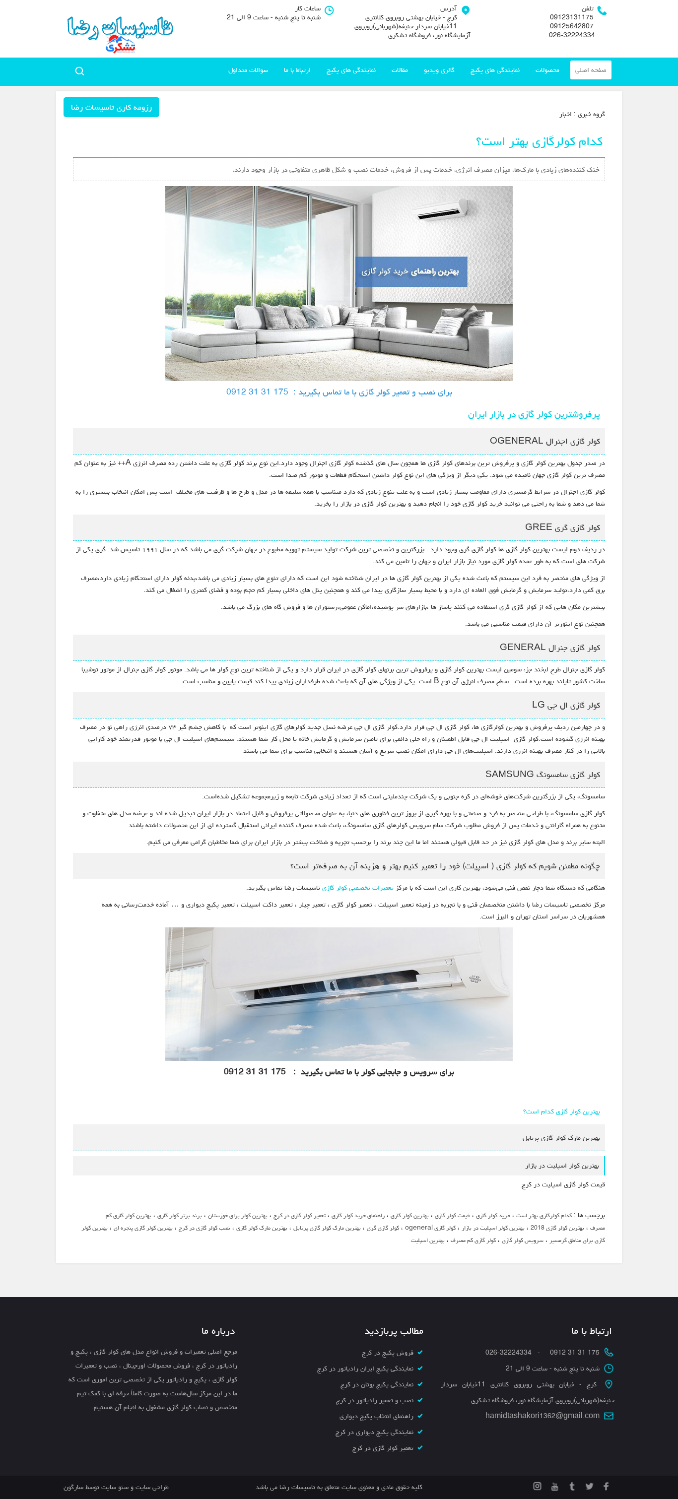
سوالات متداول (248, 70)
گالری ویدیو (439, 70)
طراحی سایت (151, 1487)
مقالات (400, 70)
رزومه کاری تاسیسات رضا (111, 107)
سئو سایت (115, 1487)
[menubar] (417, 70)
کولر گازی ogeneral (430, 1228)
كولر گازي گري (383, 1228)
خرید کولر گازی (493, 1215)
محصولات (547, 70)
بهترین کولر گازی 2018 (557, 1228)
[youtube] (553, 1484)
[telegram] (571, 1484)
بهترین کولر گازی (410, 1215)
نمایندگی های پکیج (495, 70)
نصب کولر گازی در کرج (204, 1228)
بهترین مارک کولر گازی (261, 1228)
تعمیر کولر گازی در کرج (299, 1215)
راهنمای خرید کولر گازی (358, 1215)
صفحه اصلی (591, 70)
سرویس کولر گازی (522, 1240)
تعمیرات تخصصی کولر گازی (358, 887)
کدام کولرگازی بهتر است (544, 1215)
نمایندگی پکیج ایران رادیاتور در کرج (365, 1368)
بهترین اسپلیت (428, 1240)
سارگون (74, 1487)
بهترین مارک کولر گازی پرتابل (327, 1228)
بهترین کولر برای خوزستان (238, 1215)
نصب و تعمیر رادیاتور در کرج (374, 1400)
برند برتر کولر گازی (179, 1215)
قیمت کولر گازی (452, 1215)
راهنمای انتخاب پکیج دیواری (376, 1416)
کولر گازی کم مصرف (473, 1240)
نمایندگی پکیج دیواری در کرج (374, 1432)
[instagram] (537, 1484)
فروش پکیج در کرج (387, 1352)
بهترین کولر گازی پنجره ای (143, 1228)
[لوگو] (119, 29)
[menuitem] (590, 70)
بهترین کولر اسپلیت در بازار (493, 1228)
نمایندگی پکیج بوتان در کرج (376, 1384)
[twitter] (588, 1484)
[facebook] (605, 1484)
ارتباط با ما (297, 70)
